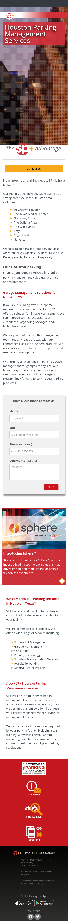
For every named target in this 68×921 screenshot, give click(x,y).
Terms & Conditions (30, 865)
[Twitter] (37, 917)
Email (13, 428)
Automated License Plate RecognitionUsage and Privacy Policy (37, 882)
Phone (20, 444)
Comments (23, 460)
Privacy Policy (27, 862)
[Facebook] (30, 917)
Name (13, 411)
